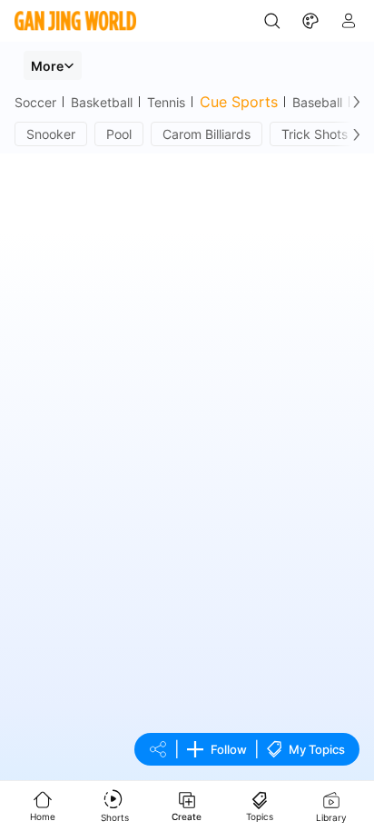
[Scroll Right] (352, 102)
